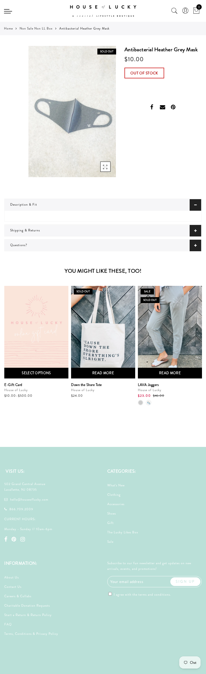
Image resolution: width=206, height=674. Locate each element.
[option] (36, 342)
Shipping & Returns (25, 230)
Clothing (114, 494)
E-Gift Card (13, 384)
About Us (11, 577)
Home (8, 28)
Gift (110, 522)
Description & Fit (23, 204)
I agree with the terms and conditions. (142, 594)
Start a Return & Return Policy (28, 615)
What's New (116, 485)
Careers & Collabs (17, 596)
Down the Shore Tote (86, 384)
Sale (110, 541)
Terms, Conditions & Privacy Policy (31, 633)
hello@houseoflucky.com (29, 499)
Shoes (111, 513)
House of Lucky (16, 390)
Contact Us (12, 586)
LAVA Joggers (148, 384)
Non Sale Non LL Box (36, 28)
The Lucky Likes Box (122, 532)
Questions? (18, 245)
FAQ (8, 624)
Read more (103, 373)
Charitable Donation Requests (27, 605)
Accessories (115, 504)
